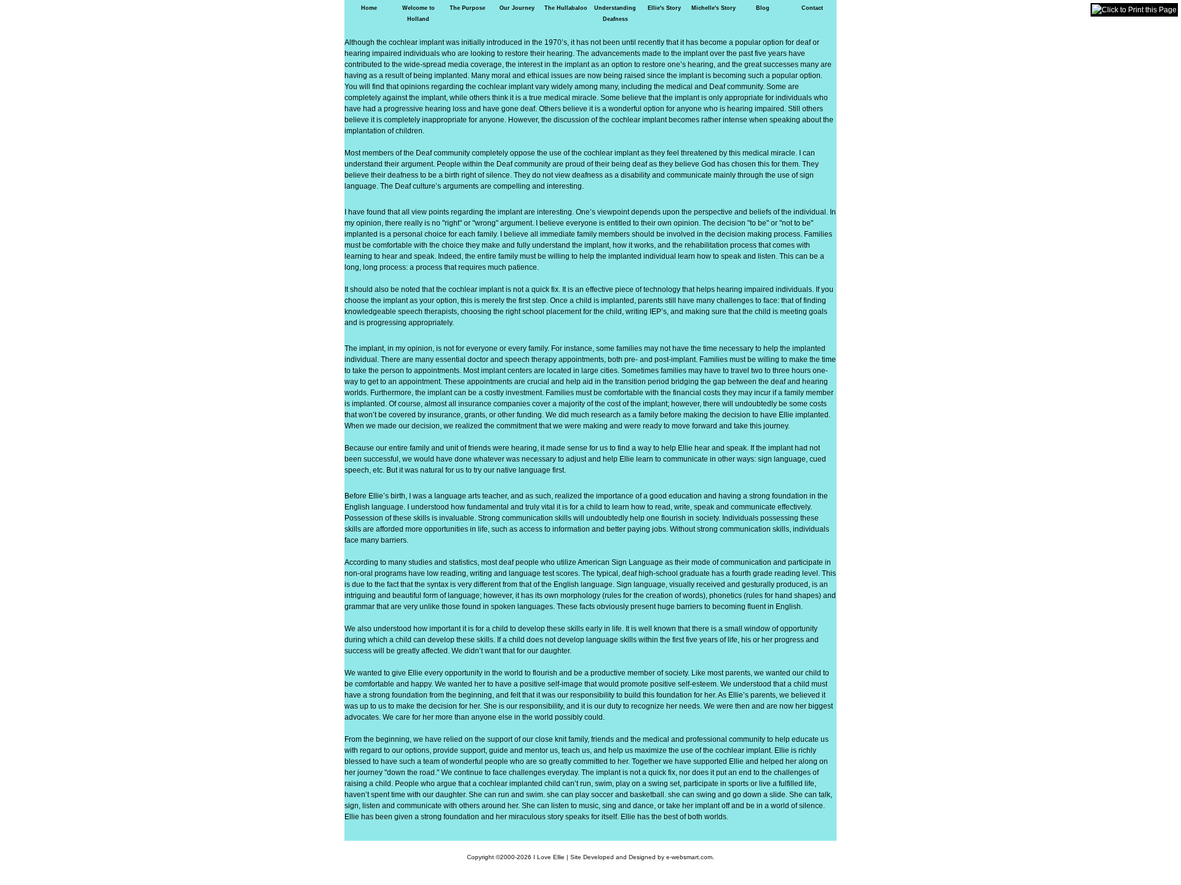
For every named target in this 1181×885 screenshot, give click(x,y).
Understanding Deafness (615, 13)
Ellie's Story (664, 8)
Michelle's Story (713, 8)
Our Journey (517, 8)
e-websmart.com (689, 857)
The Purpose (467, 8)
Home (369, 8)
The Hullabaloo (565, 8)
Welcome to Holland (418, 13)
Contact (812, 8)
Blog (762, 8)
